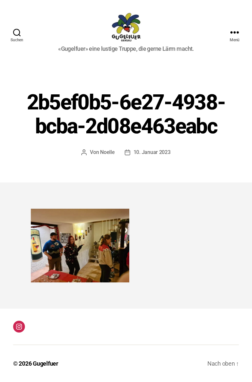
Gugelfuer (45, 363)
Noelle (107, 152)
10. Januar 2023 (152, 152)
